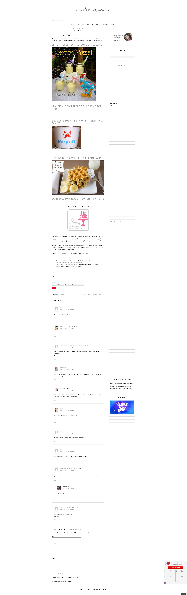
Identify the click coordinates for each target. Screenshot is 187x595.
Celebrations (85, 24)
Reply (55, 318)
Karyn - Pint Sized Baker (67, 326)
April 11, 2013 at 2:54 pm (67, 347)
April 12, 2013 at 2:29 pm (67, 509)
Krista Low (63, 388)
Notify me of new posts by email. (62, 581)
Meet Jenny (95, 24)
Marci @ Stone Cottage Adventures (70, 468)
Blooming (113, 24)
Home (72, 24)
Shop (78, 24)
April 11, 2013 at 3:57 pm (67, 433)
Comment (54, 558)
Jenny (69, 530)
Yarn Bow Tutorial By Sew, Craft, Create (78, 198)
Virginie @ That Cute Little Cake (69, 507)
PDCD (102, 593)
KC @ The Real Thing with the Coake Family (72, 345)
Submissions (104, 24)
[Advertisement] (121, 168)
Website (54, 551)
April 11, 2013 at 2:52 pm (67, 328)
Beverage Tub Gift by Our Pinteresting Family (77, 122)
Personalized (96, 589)
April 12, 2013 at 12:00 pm (67, 470)
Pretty (105, 589)
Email (54, 543)
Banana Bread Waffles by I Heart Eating (77, 158)
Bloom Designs (93, 9)
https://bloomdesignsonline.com (64, 238)
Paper (88, 589)
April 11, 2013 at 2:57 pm (67, 369)
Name (54, 536)
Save (54, 287)
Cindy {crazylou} (64, 408)
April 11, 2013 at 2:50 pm (67, 309)
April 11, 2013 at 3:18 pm (67, 410)
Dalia (61, 449)
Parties (82, 589)
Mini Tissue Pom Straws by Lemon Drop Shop (77, 107)
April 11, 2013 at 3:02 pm (67, 390)
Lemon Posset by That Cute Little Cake (77, 44)
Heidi (61, 307)
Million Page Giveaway (59, 294)
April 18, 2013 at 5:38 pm (70, 488)
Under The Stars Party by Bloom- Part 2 (92, 294)
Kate (61, 367)
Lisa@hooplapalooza (66, 431)
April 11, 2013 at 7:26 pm (67, 451)
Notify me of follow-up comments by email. (65, 577)
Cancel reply (77, 530)
